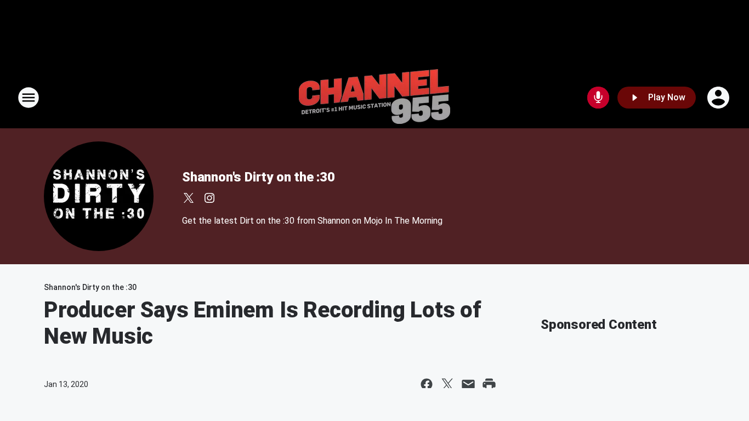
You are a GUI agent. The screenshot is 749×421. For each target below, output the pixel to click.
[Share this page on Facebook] (426, 384)
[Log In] (719, 98)
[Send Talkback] (598, 98)
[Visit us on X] (188, 197)
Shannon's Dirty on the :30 (258, 177)
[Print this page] (489, 384)
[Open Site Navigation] (28, 98)
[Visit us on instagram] (209, 197)
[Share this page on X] (447, 384)
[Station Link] (374, 97)
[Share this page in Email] (468, 384)
